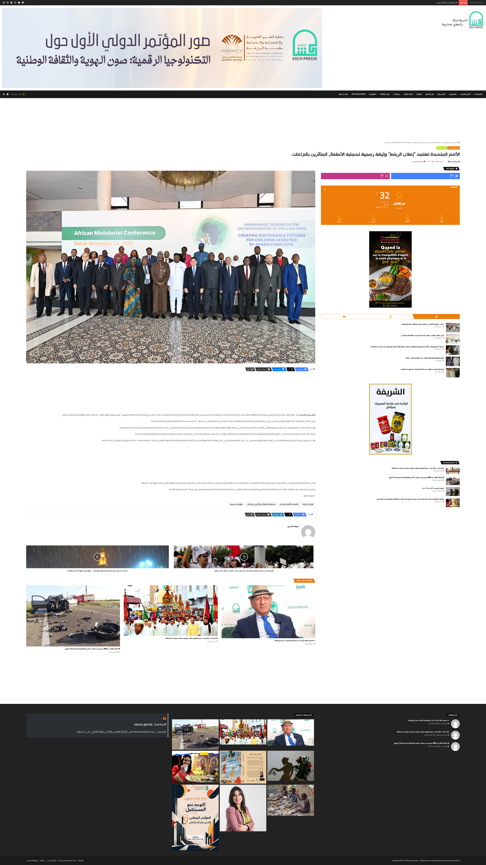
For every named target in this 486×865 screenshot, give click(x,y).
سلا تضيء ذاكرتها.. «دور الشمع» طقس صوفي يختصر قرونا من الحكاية (191, 638)
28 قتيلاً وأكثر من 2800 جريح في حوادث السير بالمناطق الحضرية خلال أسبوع (92, 648)
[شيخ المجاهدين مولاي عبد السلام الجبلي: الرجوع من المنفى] (453, 372)
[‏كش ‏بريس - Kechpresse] (462, 19)
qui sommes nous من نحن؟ (67, 860)
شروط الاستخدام (32, 860)
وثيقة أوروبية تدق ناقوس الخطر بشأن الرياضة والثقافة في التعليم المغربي (432, 2)
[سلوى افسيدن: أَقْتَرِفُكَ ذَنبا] (453, 491)
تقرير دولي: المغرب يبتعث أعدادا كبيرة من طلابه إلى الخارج (422, 335)
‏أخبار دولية (441, 94)
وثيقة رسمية (235, 504)
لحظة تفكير (408, 94)
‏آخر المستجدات (446, 142)
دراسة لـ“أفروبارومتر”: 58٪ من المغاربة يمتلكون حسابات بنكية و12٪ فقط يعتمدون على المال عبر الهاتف (407, 346)
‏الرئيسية (455, 142)
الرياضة (419, 94)
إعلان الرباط (307, 504)
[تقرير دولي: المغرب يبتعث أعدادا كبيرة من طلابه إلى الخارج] (453, 339)
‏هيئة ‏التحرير (454, 161)
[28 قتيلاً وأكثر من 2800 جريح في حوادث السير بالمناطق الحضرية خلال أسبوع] (73, 615)
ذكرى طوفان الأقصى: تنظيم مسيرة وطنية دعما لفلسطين (422, 324)
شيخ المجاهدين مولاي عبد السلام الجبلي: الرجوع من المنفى (422, 369)
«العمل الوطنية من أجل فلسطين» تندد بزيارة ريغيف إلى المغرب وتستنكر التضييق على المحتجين (410, 499)
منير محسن (444, 746)
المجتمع (453, 94)
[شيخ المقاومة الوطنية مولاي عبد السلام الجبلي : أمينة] (453, 361)
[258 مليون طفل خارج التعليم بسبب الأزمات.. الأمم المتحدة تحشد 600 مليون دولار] (290, 800)
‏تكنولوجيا (372, 94)
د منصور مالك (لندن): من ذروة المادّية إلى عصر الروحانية (295, 640)
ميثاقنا (42, 860)
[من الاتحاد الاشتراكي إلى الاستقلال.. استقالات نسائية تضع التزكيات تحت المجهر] (243, 808)
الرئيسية (478, 94)
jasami (456, 860)
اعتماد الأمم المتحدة (288, 504)
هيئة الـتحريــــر (51, 860)
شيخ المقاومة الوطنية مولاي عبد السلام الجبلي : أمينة (425, 358)
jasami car (446, 860)
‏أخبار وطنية (465, 94)
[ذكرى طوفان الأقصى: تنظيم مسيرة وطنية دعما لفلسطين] (453, 327)
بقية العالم (441, 147)
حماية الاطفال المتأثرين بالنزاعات (260, 504)
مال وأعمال (429, 94)
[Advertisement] (243, 119)
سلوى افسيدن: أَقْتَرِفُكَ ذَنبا (433, 488)
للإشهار (80, 860)
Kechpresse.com (425, 860)
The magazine (359, 94)
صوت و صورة (343, 94)
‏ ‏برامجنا (397, 94)
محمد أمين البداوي (441, 735)
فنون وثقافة (385, 94)
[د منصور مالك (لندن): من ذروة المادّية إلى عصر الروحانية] (268, 611)
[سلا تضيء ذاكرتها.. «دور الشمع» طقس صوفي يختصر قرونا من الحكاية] (171, 610)
